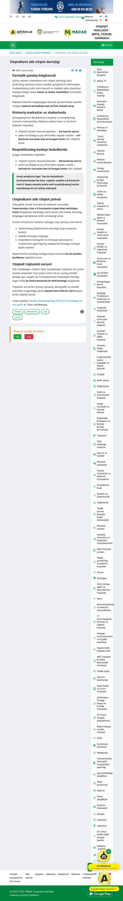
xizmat (17, 317)
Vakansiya (51, 874)
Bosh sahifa (16, 52)
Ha (17, 336)
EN (29, 16)
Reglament (63, 874)
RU (23, 16)
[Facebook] (72, 70)
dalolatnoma (32, 311)
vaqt (45, 311)
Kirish (108, 45)
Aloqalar (39, 874)
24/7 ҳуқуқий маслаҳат (68, 16)
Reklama (75, 874)
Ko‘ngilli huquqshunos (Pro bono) (16, 878)
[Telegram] (80, 70)
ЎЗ (11, 16)
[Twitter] (76, 70)
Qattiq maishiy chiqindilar (38, 52)
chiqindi (17, 311)
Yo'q (29, 336)
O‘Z (17, 16)
